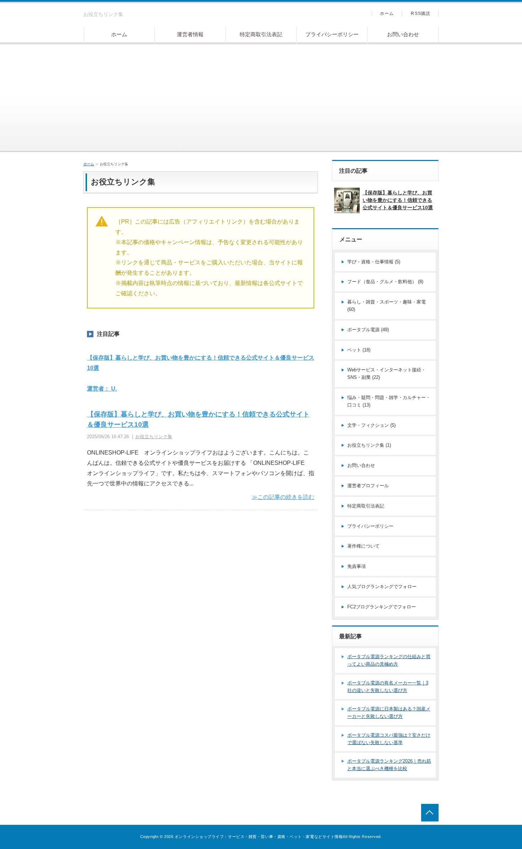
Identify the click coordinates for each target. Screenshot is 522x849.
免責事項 (356, 566)
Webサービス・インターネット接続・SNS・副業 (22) (386, 373)
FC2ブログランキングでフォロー (381, 606)
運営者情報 (190, 34)
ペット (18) (358, 350)
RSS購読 (420, 13)
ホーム (119, 34)
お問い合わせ (403, 34)
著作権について (363, 546)
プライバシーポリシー (332, 34)
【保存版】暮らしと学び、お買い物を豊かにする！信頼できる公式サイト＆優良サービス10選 (398, 200)
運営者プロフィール (368, 485)
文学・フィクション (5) (371, 425)
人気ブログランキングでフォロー (382, 586)
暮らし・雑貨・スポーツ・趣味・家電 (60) (386, 305)
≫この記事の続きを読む (283, 497)
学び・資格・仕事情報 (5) (373, 261)
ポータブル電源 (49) (368, 329)
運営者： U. (102, 389)
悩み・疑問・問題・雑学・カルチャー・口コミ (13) (388, 401)
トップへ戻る (430, 812)
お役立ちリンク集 (153, 436)
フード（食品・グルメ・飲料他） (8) (385, 281)
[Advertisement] (261, 97)
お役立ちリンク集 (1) (369, 445)
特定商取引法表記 (261, 34)
